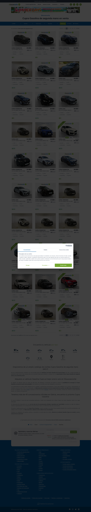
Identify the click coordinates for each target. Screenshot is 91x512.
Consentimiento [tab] (26, 249)
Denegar (28, 265)
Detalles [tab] (45, 249)
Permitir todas (63, 265)
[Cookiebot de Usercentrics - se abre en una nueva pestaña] (66, 246)
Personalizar (45, 265)
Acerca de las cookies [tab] (64, 249)
